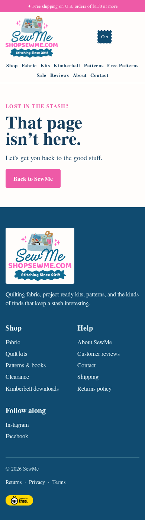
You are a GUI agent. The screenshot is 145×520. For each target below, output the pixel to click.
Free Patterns (122, 65)
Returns (14, 481)
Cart (104, 36)
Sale (42, 75)
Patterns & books (26, 365)
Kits (45, 65)
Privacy (37, 481)
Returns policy (94, 388)
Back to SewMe (33, 178)
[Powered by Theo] (19, 501)
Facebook (17, 436)
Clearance (17, 376)
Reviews (59, 75)
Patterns (93, 65)
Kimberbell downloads (32, 388)
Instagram (17, 424)
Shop (12, 65)
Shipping (88, 376)
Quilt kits (16, 353)
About (80, 75)
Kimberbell (67, 65)
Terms (58, 481)
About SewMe (94, 342)
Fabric (29, 65)
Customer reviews (98, 353)
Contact (99, 75)
